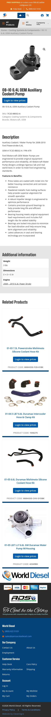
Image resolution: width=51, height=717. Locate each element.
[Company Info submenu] (48, 23)
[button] (44, 49)
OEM (23, 119)
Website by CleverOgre (13, 714)
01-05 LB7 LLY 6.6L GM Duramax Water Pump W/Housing (25, 547)
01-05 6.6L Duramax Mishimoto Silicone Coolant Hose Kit (25, 481)
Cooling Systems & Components (24, 30)
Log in (5, 686)
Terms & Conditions (31, 709)
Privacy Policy (8, 709)
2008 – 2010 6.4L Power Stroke (17, 283)
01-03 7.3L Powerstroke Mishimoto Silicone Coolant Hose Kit (25, 350)
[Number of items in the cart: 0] (47, 15)
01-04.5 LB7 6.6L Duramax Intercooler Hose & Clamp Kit (25, 415)
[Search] (27, 15)
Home (4, 30)
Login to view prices (15, 100)
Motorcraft (15, 119)
